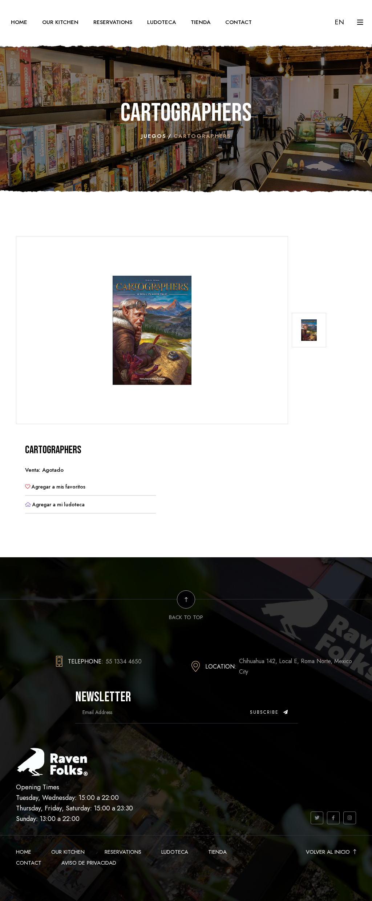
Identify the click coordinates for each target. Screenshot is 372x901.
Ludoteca (161, 22)
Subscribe (265, 712)
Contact (238, 22)
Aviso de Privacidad (88, 863)
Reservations (112, 22)
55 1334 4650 (124, 661)
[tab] (309, 330)
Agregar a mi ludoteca (58, 504)
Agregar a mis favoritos (57, 486)
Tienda (200, 22)
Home (19, 22)
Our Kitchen (60, 22)
